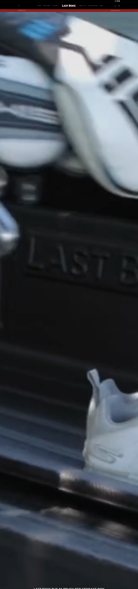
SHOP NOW (46, 5)
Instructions (93, 5)
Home (39, 5)
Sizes (101, 5)
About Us (82, 5)
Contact (55, 5)
